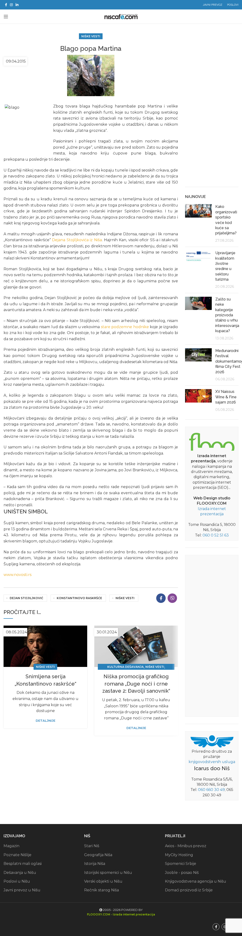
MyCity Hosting (179, 855)
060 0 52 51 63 (216, 535)
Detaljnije (45, 720)
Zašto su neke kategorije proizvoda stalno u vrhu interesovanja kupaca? (227, 315)
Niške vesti (90, 36)
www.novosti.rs (17, 574)
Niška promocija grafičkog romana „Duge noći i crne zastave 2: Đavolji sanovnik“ (136, 683)
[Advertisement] (211, 109)
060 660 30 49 (211, 789)
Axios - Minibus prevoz (185, 846)
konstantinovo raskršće (79, 598)
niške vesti (125, 598)
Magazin (11, 846)
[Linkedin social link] (17, 5)
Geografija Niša (98, 855)
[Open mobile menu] (6, 16)
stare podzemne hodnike (125, 327)
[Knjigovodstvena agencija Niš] (211, 741)
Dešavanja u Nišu (20, 872)
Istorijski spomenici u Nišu (108, 872)
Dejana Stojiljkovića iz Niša (77, 240)
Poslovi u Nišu (17, 881)
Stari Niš (91, 846)
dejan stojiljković (26, 598)
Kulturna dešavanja (125, 667)
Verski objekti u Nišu (103, 881)
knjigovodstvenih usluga (212, 762)
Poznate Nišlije (17, 855)
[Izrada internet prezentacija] (212, 441)
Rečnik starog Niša (101, 890)
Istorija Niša (94, 863)
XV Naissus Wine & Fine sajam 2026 (226, 396)
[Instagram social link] (11, 5)
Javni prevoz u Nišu (22, 890)
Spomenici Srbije (180, 863)
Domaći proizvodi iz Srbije (189, 890)
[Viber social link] (172, 598)
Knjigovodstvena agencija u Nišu (195, 881)
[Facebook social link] (6, 5)
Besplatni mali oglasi (23, 863)
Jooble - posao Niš (182, 872)
